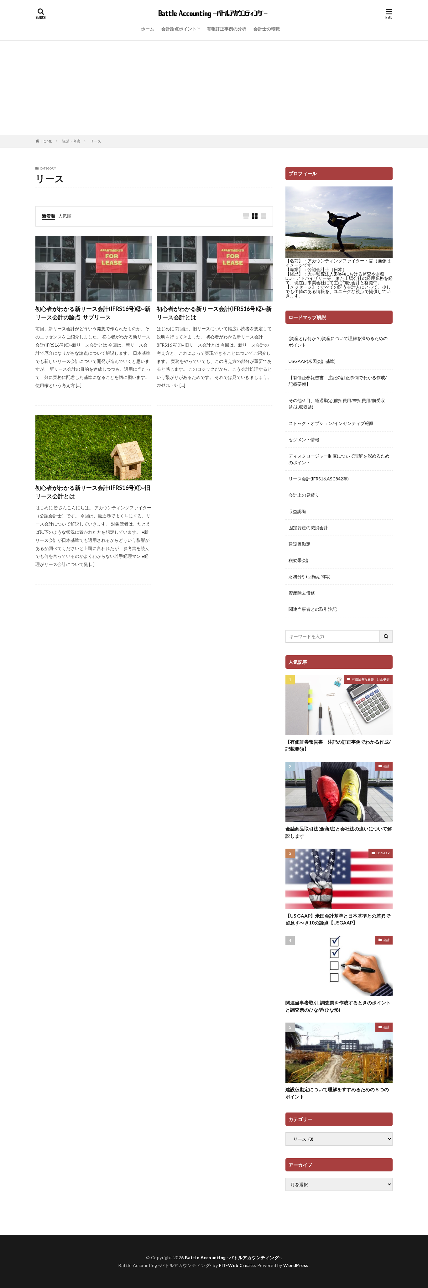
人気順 (64, 215)
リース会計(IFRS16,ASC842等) (319, 478)
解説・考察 (71, 141)
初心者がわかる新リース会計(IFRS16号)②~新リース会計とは (214, 313)
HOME (46, 141)
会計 (386, 766)
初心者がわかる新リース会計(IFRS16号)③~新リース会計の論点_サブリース (92, 313)
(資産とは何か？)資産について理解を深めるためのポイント (338, 342)
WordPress (296, 1265)
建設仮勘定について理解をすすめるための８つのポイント (337, 1092)
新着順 (48, 215)
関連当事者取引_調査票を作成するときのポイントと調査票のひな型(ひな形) (338, 1006)
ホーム (147, 28)
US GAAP (382, 853)
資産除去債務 (302, 592)
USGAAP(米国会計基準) (312, 361)
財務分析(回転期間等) (310, 576)
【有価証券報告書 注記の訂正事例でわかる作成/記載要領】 (338, 381)
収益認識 (297, 511)
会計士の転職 (266, 28)
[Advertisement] (214, 88)
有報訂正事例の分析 (226, 28)
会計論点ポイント (178, 28)
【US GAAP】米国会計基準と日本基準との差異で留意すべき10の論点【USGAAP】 (337, 919)
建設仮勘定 (300, 544)
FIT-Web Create (237, 1265)
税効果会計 (300, 560)
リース (95, 141)
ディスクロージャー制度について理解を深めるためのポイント (339, 459)
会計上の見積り (304, 495)
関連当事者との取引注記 (313, 609)
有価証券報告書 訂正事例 (370, 679)
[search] (386, 636)
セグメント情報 (304, 439)
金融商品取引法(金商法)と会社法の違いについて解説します (338, 832)
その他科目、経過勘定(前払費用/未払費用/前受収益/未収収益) (337, 404)
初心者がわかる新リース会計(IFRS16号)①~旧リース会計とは (92, 492)
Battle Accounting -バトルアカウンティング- (233, 1257)
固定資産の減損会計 (308, 527)
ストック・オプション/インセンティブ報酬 (331, 423)
